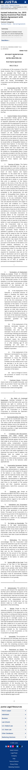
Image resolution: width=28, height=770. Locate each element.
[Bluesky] (17, 746)
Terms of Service (14, 761)
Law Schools (6, 722)
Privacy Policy (14, 764)
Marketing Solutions (8, 737)
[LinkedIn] (6, 746)
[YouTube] (8, 746)
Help (14, 758)
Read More (5, 40)
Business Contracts (14, 5)
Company (14, 755)
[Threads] (15, 746)
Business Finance (6, 24)
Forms (6, 5)
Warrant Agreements (19, 24)
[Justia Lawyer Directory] (22, 746)
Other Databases (7, 733)
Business (5, 718)
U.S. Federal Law (7, 726)
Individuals (5, 714)
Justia (2, 5)
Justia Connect (14, 750)
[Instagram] (13, 746)
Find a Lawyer (6, 711)
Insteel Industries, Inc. (6, 7)
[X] (20, 746)
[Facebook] (11, 746)
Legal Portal (14, 753)
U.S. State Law (6, 729)
